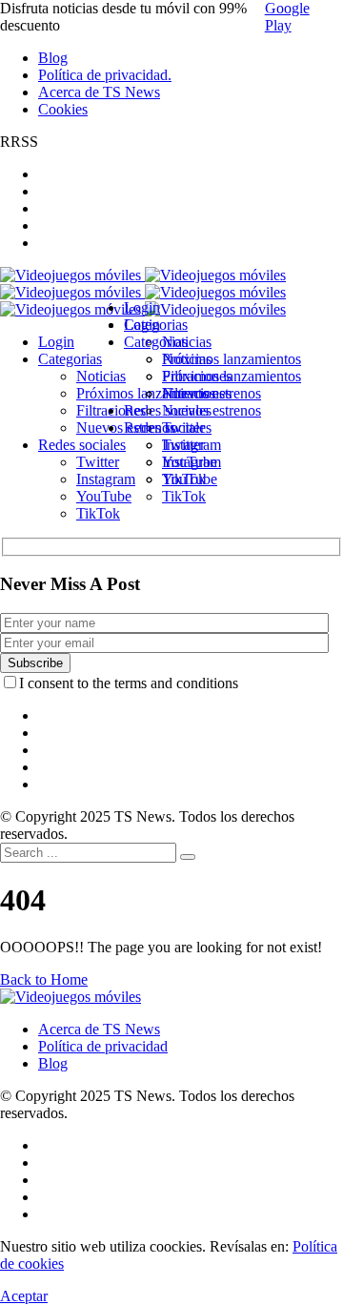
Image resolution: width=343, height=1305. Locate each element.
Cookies (63, 109)
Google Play (287, 16)
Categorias (156, 342)
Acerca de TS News (99, 92)
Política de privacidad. (105, 75)
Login (142, 324)
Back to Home (44, 979)
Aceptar (24, 1296)
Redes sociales (168, 427)
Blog (53, 58)
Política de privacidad (103, 1046)
